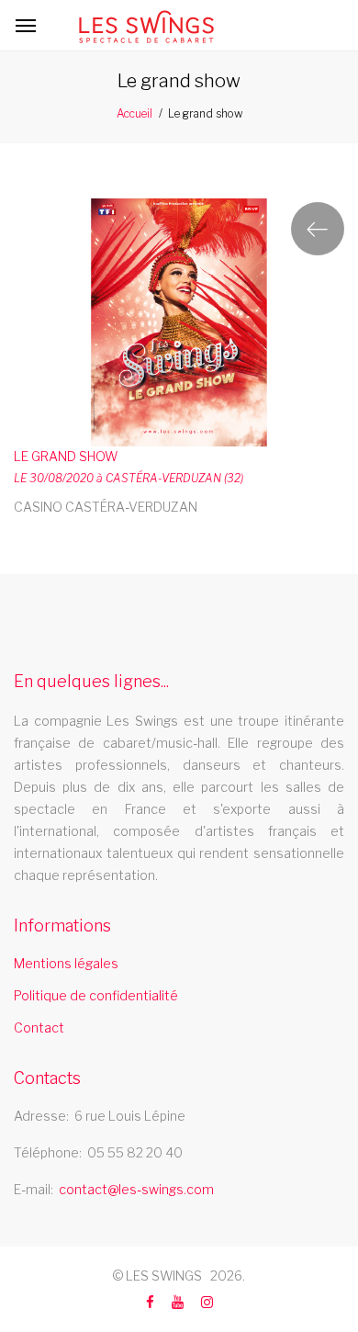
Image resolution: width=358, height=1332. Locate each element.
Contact (39, 1027)
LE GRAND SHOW (65, 456)
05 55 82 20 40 (135, 1152)
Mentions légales (66, 963)
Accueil (134, 113)
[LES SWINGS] (146, 26)
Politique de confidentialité (96, 995)
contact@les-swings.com (136, 1189)
